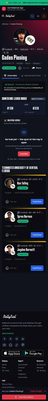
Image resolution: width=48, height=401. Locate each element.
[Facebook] (4, 339)
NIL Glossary (41, 365)
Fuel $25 (24, 154)
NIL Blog (43, 371)
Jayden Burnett (26, 250)
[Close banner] (44, 9)
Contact (21, 368)
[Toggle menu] (2, 15)
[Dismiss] (45, 391)
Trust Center (22, 377)
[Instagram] (16, 339)
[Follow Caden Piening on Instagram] (7, 53)
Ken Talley (22, 183)
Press (4, 368)
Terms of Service (8, 387)
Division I (36, 63)
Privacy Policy (7, 384)
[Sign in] (44, 16)
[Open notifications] (38, 16)
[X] (10, 339)
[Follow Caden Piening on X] (5, 53)
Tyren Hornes (24, 216)
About (4, 365)
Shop (7, 371)
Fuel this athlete (26, 397)
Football (8, 49)
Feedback (22, 374)
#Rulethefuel (8, 334)
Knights (20, 63)
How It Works (23, 365)
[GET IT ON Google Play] (12, 353)
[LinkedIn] (23, 339)
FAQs (20, 371)
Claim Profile (36, 391)
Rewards (40, 368)
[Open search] (32, 16)
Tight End (24, 49)
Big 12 (28, 63)
